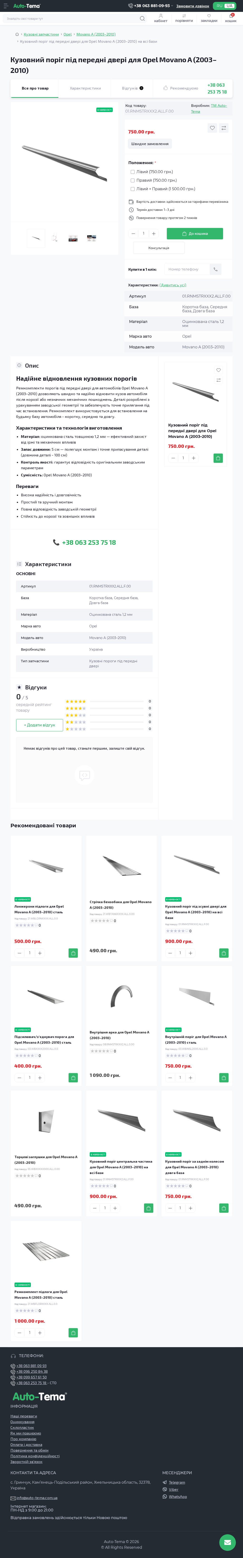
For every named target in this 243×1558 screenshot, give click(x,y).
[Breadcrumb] (17, 34)
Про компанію (23, 1438)
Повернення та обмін (29, 1450)
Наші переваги (23, 1416)
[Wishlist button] (212, 128)
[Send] (215, 269)
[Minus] (133, 233)
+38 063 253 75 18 (31, 1382)
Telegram (177, 1482)
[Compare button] (224, 128)
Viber (173, 1489)
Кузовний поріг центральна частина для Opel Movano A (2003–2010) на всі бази (121, 1167)
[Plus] (154, 233)
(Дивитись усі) (172, 285)
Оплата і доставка (26, 1444)
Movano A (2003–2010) (96, 34)
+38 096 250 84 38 (32, 1371)
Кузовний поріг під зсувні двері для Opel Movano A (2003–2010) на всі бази (195, 912)
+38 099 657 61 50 (31, 1377)
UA (229, 6)
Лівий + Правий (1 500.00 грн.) (165, 189)
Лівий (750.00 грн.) (154, 172)
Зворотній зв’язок (26, 1461)
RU (220, 6)
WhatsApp (178, 1496)
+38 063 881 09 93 (31, 1365)
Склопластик (22, 1427)
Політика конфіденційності (35, 1456)
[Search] (142, 18)
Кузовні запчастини (41, 34)
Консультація (159, 248)
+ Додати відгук (39, 725)
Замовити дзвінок (192, 6)
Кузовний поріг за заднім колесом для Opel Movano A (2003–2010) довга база (194, 1167)
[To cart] (218, 458)
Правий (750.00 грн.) (156, 180)
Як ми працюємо (25, 1433)
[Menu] (6, 6)
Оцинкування (22, 1421)
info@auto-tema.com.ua (36, 1497)
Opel (68, 34)
